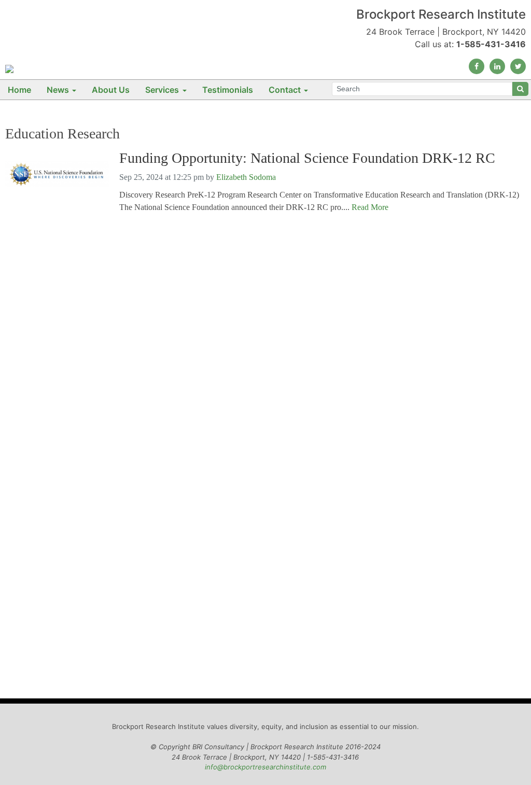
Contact (285, 90)
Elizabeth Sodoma (246, 177)
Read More (370, 207)
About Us (111, 90)
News (58, 90)
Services (162, 90)
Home (19, 90)
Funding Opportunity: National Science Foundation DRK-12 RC (307, 158)
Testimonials (227, 90)
